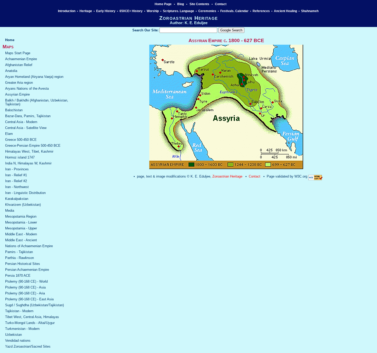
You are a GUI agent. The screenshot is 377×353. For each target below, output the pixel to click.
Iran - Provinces (17, 169)
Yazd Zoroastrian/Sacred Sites (28, 346)
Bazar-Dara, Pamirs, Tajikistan (28, 116)
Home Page (163, 4)
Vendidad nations (18, 340)
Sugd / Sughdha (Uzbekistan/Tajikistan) (34, 305)
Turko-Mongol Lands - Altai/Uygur (30, 323)
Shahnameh (310, 11)
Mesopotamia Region (20, 216)
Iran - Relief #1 (16, 175)
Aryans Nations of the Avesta (27, 88)
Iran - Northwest (17, 187)
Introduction (66, 11)
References (261, 11)
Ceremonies (207, 11)
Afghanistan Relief (18, 65)
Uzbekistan (13, 335)
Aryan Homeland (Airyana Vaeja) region (34, 77)
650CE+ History (131, 11)
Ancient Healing (285, 11)
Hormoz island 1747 (20, 157)
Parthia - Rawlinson (19, 258)
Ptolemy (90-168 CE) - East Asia (29, 299)
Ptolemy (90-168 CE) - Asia (25, 287)
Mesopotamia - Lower (21, 222)
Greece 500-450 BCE (21, 140)
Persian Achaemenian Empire (27, 270)
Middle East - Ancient (21, 240)
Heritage (86, 11)
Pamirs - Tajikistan (19, 252)
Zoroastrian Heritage (227, 176)
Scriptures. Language (178, 11)
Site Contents (199, 4)
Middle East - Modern (21, 234)
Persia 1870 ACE (18, 275)
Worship (153, 11)
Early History (105, 11)
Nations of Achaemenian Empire (29, 246)
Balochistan (14, 110)
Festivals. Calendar (234, 11)
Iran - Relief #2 (16, 181)
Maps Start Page (17, 53)
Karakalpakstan (16, 199)
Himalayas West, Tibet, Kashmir (29, 151)
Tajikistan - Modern (19, 311)
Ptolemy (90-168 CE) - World (26, 281)
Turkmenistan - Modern (22, 329)
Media (9, 210)
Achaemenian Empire (21, 59)
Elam (9, 134)
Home (9, 40)
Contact (220, 4)
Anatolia (11, 71)
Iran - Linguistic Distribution (25, 193)
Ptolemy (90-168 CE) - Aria (25, 293)
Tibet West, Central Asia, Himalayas (32, 317)
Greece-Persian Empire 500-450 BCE (33, 145)
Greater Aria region (19, 83)
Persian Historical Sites (22, 264)
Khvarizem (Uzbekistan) (23, 205)
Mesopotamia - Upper (21, 228)
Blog (180, 4)
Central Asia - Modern (21, 122)
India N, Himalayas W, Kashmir (28, 163)
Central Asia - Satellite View (25, 128)
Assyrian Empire (17, 94)
